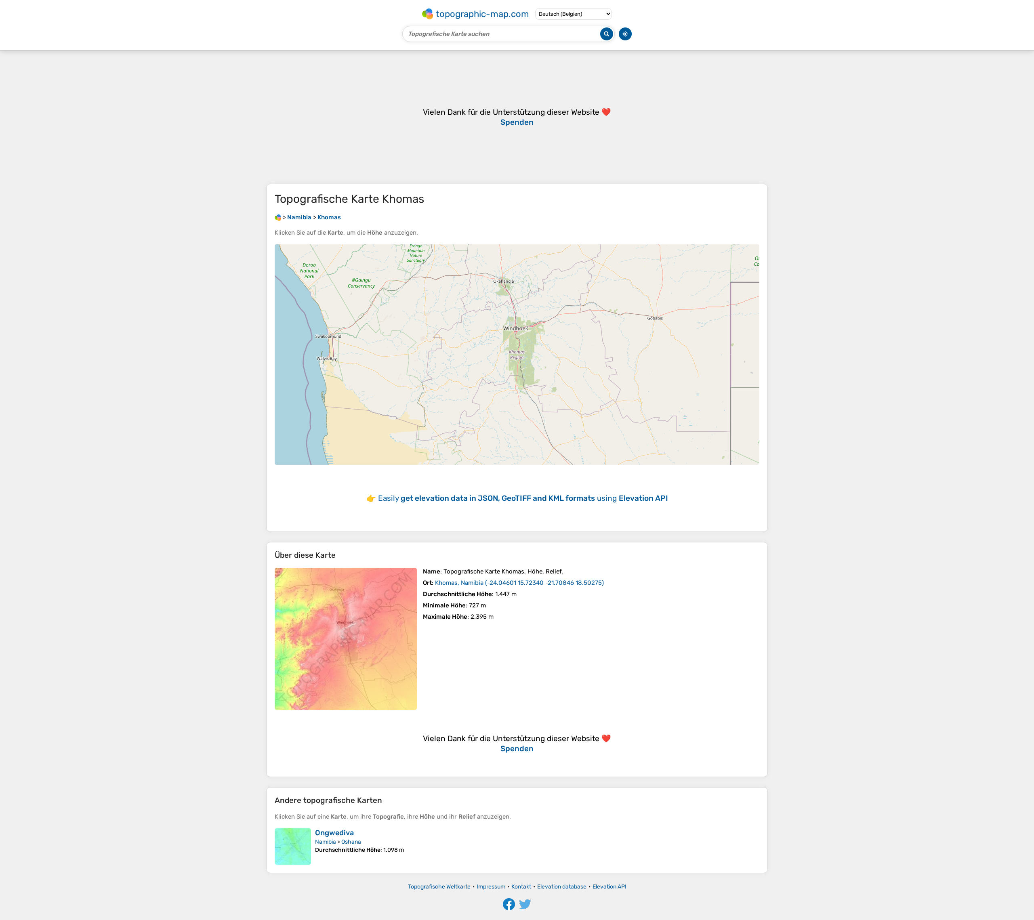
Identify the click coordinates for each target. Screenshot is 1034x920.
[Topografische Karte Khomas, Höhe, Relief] (346, 639)
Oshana (351, 841)
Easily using (523, 498)
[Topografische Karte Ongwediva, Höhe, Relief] (293, 846)
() (519, 582)
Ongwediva (334, 832)
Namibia (325, 841)
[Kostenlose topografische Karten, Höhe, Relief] (278, 217)
